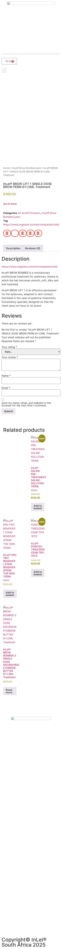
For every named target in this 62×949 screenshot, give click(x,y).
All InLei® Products (29, 213)
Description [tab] (13, 248)
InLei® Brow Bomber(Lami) (26, 168)
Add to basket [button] (38, 507)
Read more (9, 691)
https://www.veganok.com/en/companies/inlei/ (31, 224)
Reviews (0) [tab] (32, 248)
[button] (31, 54)
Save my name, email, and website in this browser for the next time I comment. (26, 404)
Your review (10, 357)
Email (6, 388)
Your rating (9, 347)
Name (6, 375)
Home (6, 168)
